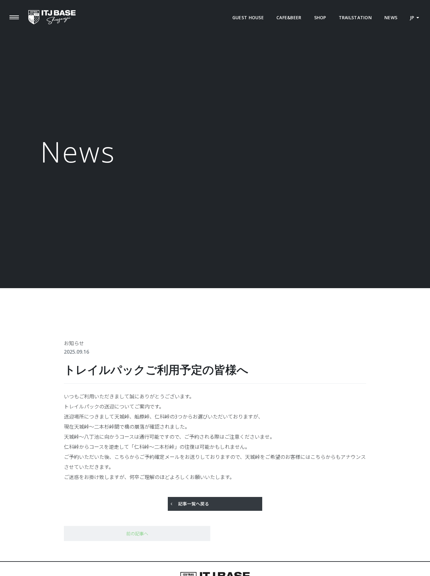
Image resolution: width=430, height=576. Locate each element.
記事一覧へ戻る (193, 503)
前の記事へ (137, 533)
